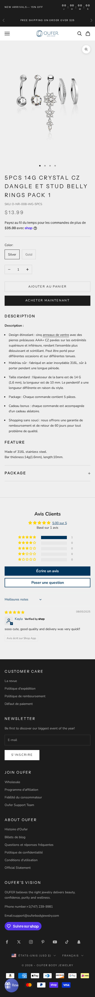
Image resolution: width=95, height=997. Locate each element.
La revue (11, 681)
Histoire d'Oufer (16, 829)
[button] (27, 537)
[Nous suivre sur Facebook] (7, 942)
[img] (14, 612)
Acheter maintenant (47, 300)
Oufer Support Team (19, 805)
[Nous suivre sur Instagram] (31, 942)
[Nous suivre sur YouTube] (55, 942)
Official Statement (18, 868)
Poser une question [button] (47, 582)
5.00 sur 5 (59, 523)
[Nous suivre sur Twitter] (19, 942)
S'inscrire (22, 755)
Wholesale (12, 782)
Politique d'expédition (20, 688)
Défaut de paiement (19, 704)
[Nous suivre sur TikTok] (67, 942)
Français (70, 955)
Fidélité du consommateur (23, 797)
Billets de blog (15, 837)
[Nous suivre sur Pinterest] (43, 942)
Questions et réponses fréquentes (29, 845)
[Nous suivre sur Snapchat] (79, 942)
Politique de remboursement (25, 696)
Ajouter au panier (47, 286)
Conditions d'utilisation (21, 860)
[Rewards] (11, 985)
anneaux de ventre (56, 335)
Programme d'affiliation (21, 790)
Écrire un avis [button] (47, 571)
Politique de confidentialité (24, 852)
